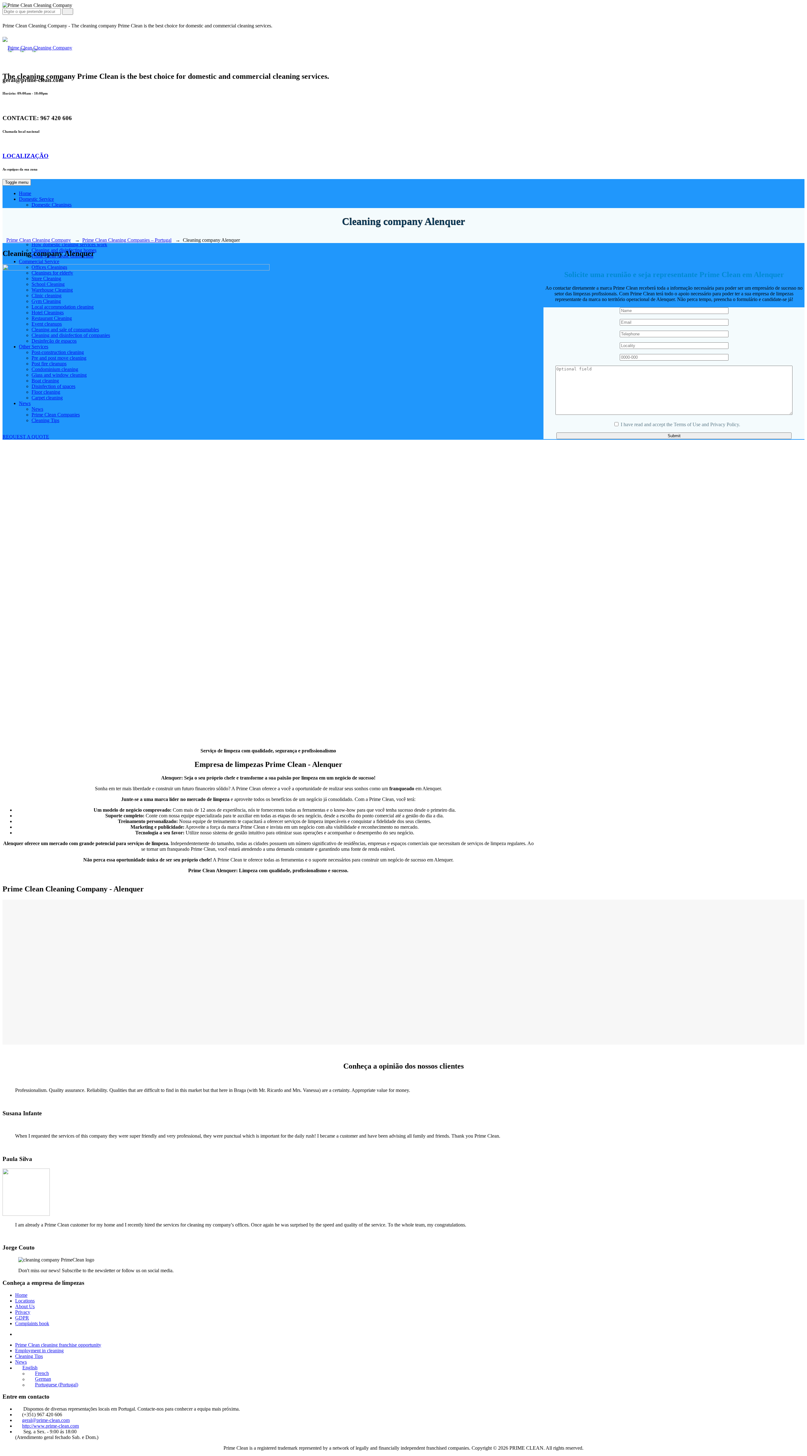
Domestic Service (36, 199)
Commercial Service (39, 261)
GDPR (22, 1317)
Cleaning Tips (29, 1356)
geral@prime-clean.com (46, 1420)
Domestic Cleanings (52, 204)
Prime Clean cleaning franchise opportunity (58, 1345)
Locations (25, 1300)
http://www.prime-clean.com (50, 1426)
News (21, 1362)
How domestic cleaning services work (69, 244)
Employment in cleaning (39, 1350)
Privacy (22, 1312)
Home (25, 193)
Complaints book (32, 1323)
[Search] (67, 11)
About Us (25, 1306)
